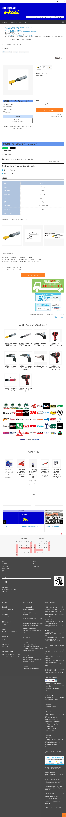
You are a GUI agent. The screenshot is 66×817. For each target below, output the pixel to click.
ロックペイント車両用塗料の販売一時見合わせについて (19, 27)
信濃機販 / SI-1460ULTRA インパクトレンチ (55, 345)
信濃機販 (9, 44)
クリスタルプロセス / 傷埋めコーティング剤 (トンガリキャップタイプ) (33, 474)
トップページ (60, 314)
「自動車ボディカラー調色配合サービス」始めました (18, 35)
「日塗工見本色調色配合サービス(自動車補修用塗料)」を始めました (22, 31)
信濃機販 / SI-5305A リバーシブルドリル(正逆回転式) (25, 367)
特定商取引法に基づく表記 (57, 116)
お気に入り (8, 112)
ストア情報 (5, 22)
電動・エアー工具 (7, 52)
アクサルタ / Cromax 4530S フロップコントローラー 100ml (21, 473)
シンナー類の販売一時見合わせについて (15, 30)
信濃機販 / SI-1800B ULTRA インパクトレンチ (25, 389)
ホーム (3, 44)
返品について (60, 114)
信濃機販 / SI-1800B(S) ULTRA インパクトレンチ (55, 367)
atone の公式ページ (52, 672)
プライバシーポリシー (7, 592)
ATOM (6, 587)
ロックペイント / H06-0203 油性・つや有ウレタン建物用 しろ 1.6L (57, 474)
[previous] (4, 522)
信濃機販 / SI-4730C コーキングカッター (45, 471)
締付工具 (15, 52)
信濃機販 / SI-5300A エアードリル (10, 367)
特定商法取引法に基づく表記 (9, 589)
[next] (61, 522)
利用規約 (47, 633)
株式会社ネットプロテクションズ (57, 772)
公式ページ (52, 640)
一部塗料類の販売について (12, 28)
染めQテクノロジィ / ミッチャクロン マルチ (9, 472)
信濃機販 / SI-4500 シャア (40, 367)
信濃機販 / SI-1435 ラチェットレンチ (25, 344)
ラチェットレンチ (17, 44)
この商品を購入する (33, 275)
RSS (3, 587)
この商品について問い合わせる (37, 314)
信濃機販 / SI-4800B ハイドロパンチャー (10, 389)
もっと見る (33, 494)
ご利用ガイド (13, 22)
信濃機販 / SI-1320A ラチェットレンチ (11, 344)
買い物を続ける (50, 314)
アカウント (61, 1)
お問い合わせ (22, 22)
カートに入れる (50, 110)
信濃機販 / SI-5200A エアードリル (40, 344)
